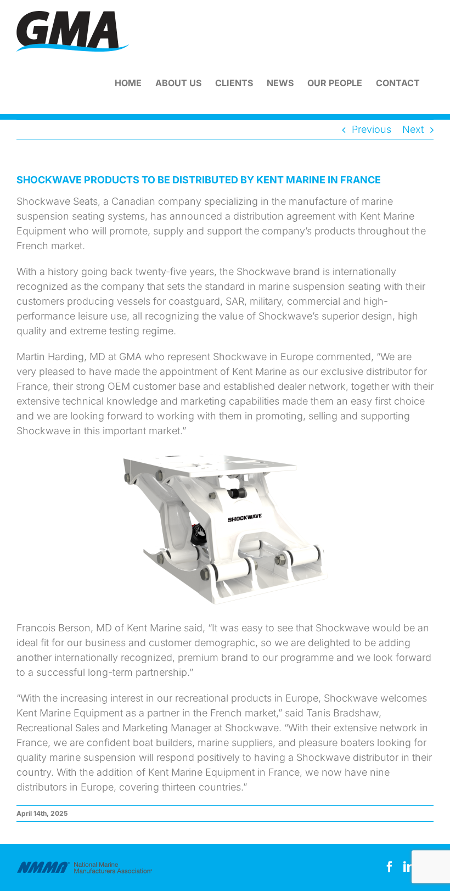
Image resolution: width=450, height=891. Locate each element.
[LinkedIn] (408, 866)
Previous (371, 129)
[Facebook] (389, 866)
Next (413, 129)
